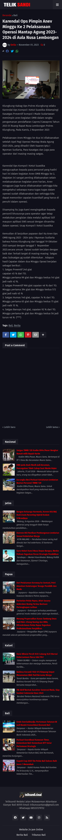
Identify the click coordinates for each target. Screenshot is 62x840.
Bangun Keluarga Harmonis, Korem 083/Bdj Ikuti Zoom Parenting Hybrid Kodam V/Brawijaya (37, 515)
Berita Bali (22, 835)
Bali (15, 15)
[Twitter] (12, 51)
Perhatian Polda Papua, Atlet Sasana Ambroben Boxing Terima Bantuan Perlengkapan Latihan (33, 604)
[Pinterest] (28, 335)
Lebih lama (52, 427)
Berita (17, 325)
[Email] (35, 335)
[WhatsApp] (17, 51)
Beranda (6, 15)
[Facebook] (7, 51)
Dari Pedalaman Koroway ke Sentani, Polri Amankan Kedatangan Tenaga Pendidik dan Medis (37, 586)
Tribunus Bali (39, 835)
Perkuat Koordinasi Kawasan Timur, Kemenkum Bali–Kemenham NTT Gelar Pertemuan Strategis (34, 743)
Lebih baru (9, 427)
